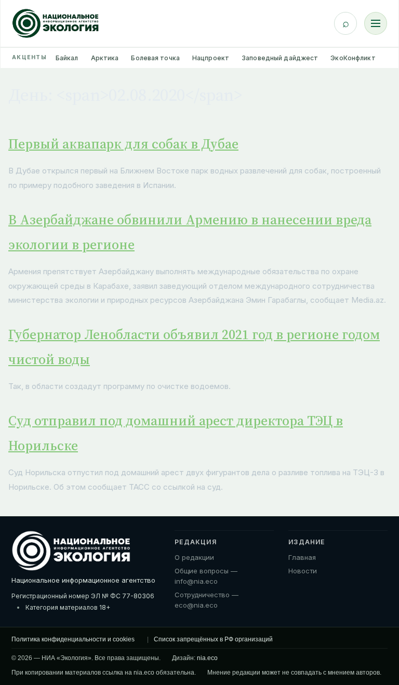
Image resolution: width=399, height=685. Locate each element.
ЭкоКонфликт (352, 58)
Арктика (105, 58)
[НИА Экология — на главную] (55, 23)
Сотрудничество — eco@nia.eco (206, 599)
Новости (302, 571)
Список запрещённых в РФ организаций (213, 639)
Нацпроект (210, 58)
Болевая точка (155, 58)
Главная (302, 557)
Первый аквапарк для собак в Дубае (123, 144)
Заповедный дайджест (280, 58)
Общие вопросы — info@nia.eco (206, 576)
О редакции (194, 557)
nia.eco (207, 658)
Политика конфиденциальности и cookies (73, 639)
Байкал (67, 58)
